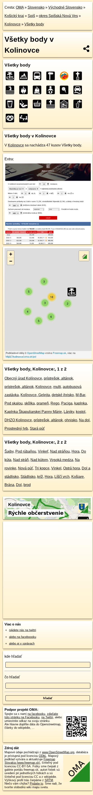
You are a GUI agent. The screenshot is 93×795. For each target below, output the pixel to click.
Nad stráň (21, 460)
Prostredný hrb (16, 428)
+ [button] (10, 254)
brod (27, 485)
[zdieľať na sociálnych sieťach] (87, 48)
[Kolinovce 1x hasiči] (24, 90)
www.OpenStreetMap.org (58, 752)
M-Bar (80, 395)
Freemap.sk (59, 353)
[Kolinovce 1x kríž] (52, 104)
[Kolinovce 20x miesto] (11, 76)
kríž (40, 477)
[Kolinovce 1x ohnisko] (38, 90)
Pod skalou (14, 403)
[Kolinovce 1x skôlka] (52, 90)
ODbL (42, 756)
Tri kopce (42, 468)
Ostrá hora (71, 468)
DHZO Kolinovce (18, 420)
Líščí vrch (62, 477)
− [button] (10, 261)
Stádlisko (28, 477)
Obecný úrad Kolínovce (23, 378)
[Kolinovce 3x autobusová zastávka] (38, 76)
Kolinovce (13, 24)
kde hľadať (13, 656)
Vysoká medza (61, 460)
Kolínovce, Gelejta (35, 395)
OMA (20, 7)
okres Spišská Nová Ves (58, 16)
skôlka (29, 403)
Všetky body (34, 24)
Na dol (84, 420)
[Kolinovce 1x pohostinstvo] (11, 104)
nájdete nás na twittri (22, 630)
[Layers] (84, 256)
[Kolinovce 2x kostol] (79, 76)
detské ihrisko (63, 395)
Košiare (77, 477)
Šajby (9, 451)
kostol (80, 412)
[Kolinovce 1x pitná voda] (79, 104)
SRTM (49, 780)
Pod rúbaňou (25, 451)
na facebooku (36, 714)
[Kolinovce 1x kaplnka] (11, 90)
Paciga (66, 403)
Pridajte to (36, 783)
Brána (9, 485)
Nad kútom (39, 460)
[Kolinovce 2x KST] (65, 76)
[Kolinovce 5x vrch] (24, 76)
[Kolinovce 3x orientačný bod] (52, 76)
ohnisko (71, 420)
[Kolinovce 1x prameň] (65, 90)
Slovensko (36, 7)
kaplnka (80, 403)
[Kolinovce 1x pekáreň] (11, 118)
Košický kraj (14, 16)
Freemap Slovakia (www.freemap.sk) (30, 761)
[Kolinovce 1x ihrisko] (24, 104)
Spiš (31, 16)
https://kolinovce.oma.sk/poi (21, 356)
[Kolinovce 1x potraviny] (38, 104)
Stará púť (37, 428)
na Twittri (47, 717)
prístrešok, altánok (58, 378)
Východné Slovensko (65, 7)
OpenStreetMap (35, 353)
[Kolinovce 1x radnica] (65, 104)
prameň (43, 403)
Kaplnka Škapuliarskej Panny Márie (33, 412)
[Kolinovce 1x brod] (79, 90)
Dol (19, 485)
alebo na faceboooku (22, 637)
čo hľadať (12, 677)
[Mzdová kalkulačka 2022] (48, 243)
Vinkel (56, 468)
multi (57, 387)
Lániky (69, 412)
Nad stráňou (60, 451)
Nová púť (25, 468)
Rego (55, 403)
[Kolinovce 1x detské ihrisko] (24, 118)
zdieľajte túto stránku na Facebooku (31, 715)
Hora (75, 451)
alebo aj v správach (22, 643)
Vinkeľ (43, 451)
